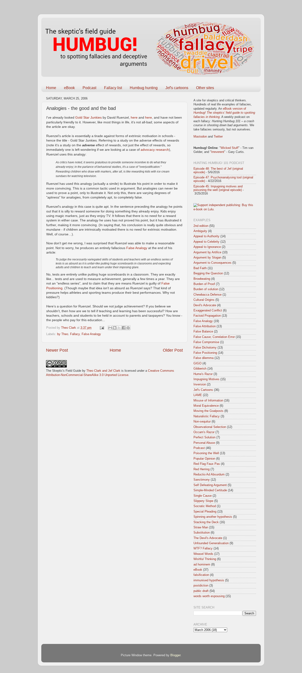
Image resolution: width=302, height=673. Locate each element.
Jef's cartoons (176, 88)
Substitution (201, 532)
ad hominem (201, 564)
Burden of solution (205, 289)
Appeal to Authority (206, 236)
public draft (201, 591)
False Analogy (136, 248)
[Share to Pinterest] (128, 327)
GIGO (197, 363)
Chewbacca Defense (207, 294)
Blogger (175, 655)
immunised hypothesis (208, 580)
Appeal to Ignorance (207, 247)
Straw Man (200, 527)
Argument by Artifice (207, 252)
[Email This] (110, 327)
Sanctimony (201, 479)
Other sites (205, 88)
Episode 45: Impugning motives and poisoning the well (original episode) (218, 188)
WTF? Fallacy (203, 548)
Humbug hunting (144, 88)
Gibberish (199, 368)
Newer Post (57, 350)
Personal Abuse (204, 442)
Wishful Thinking (204, 559)
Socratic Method (204, 506)
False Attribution (204, 326)
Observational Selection (209, 427)
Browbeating (201, 278)
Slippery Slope (203, 501)
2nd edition (200, 226)
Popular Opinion (204, 458)
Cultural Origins (203, 300)
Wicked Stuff (229, 148)
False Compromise (206, 342)
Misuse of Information (208, 400)
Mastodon (200, 136)
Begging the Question (208, 273)
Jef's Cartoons (203, 390)
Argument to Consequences (212, 262)
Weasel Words (203, 554)
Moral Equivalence (206, 405)
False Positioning (205, 352)
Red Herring (201, 469)
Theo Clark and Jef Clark (103, 370)
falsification (201, 575)
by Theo (62, 334)
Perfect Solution (204, 437)
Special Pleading (204, 511)
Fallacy (75, 334)
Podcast (89, 88)
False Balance (203, 331)
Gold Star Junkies (88, 117)
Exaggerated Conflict (207, 310)
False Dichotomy (205, 347)
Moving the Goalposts (208, 411)
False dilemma (203, 358)
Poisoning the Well (206, 453)
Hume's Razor (203, 374)
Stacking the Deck (206, 522)
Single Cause (202, 495)
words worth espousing (209, 596)
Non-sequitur (202, 421)
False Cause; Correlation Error (214, 337)
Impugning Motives (206, 379)
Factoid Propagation (207, 315)
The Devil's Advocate (207, 538)
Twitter (218, 136)
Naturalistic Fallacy (206, 416)
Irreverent (217, 152)
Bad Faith (200, 268)
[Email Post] (101, 327)
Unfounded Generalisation (211, 543)
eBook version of (224, 113)
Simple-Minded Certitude (210, 490)
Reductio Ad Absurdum (209, 474)
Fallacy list (113, 88)
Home (51, 88)
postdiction (200, 585)
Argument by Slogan (207, 257)
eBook (69, 88)
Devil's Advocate (204, 305)
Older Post (173, 350)
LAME (197, 395)
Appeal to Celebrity (206, 241)
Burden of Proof (204, 284)
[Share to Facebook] (123, 327)
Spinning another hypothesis (212, 516)
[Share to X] (119, 327)
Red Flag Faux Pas (206, 464)
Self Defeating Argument (210, 485)
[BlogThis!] (114, 327)
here (134, 117)
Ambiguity (200, 231)
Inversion (199, 384)
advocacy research (155, 149)
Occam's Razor (203, 432)
